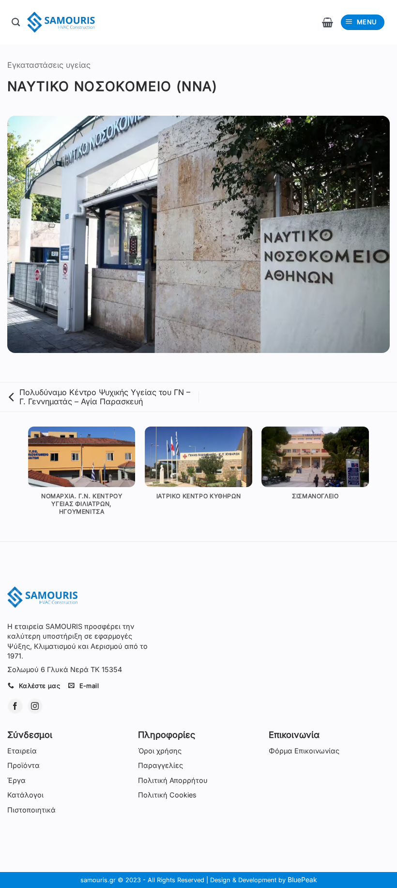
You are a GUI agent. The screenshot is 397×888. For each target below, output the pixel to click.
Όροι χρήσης (160, 751)
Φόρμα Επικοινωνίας (304, 751)
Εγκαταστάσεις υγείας (49, 65)
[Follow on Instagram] (35, 706)
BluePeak (302, 879)
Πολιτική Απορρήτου (173, 780)
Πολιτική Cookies (167, 795)
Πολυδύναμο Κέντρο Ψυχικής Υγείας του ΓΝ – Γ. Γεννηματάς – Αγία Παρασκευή (104, 397)
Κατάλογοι (25, 795)
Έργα (16, 780)
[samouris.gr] (61, 22)
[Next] (381, 483)
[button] (327, 22)
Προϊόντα (23, 765)
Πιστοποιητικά (31, 810)
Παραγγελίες (160, 765)
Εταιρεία (22, 751)
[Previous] (15, 483)
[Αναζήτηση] (16, 22)
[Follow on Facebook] (15, 706)
